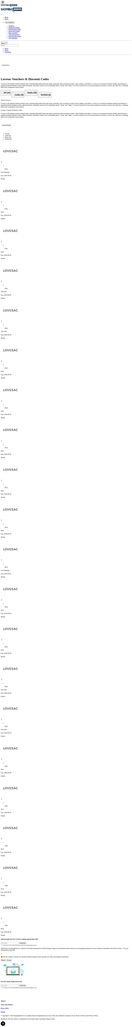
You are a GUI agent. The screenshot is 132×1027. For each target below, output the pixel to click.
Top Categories (9, 22)
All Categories (13, 38)
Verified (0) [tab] (8, 139)
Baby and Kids (13, 33)
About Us (3, 1001)
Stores (6, 19)
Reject (3, 960)
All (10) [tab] (7, 134)
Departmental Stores (15, 29)
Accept (9, 960)
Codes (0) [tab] (8, 135)
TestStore (11, 26)
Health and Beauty (14, 27)
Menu (3, 43)
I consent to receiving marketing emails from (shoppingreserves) (20, 945)
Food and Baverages (15, 36)
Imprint (3, 1012)
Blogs (6, 17)
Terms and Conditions (7, 1004)
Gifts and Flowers (14, 34)
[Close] (1, 14)
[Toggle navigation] (3, 2)
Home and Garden (14, 31)
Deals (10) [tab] (8, 137)
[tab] (6, 93)
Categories (8, 52)
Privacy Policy (5, 1008)
